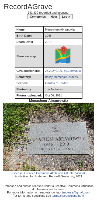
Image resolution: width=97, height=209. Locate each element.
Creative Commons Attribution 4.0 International (54, 173)
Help (54, 16)
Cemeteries (38, 16)
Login (66, 16)
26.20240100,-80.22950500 (63, 70)
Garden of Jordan (56, 83)
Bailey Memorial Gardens (61, 77)
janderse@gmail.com (75, 192)
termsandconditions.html (68, 195)
